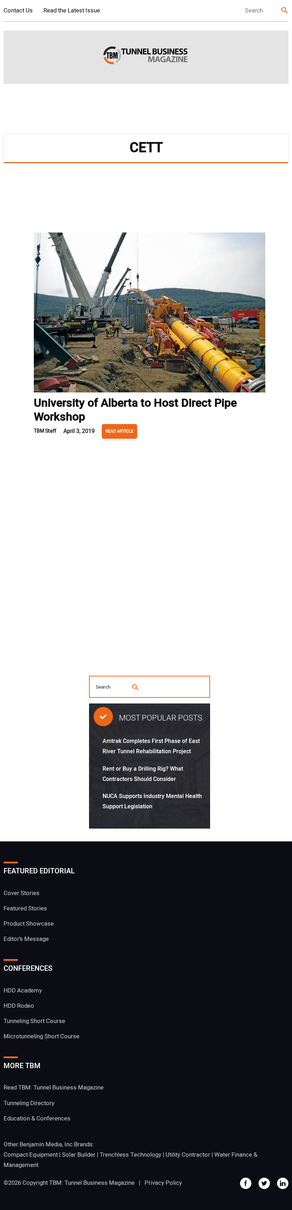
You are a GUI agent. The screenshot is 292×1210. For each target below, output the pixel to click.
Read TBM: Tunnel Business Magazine (54, 1087)
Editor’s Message (26, 939)
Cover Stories (22, 893)
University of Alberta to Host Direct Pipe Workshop (135, 410)
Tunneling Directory (29, 1103)
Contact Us (18, 10)
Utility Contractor (188, 1154)
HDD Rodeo (19, 1005)
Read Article (119, 431)
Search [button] (284, 11)
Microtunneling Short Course (41, 1036)
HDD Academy (23, 990)
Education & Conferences (37, 1118)
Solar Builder (78, 1154)
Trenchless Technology (130, 1154)
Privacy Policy (163, 1182)
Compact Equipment (31, 1154)
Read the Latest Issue (71, 10)
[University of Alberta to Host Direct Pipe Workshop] (149, 314)
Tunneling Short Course (34, 1021)
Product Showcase (29, 923)
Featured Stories (25, 908)
